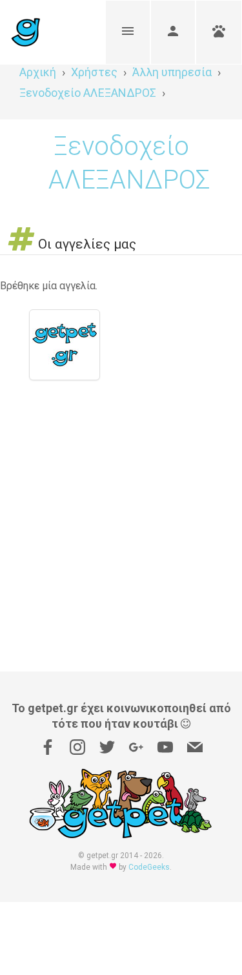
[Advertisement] (121, 544)
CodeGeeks (149, 867)
